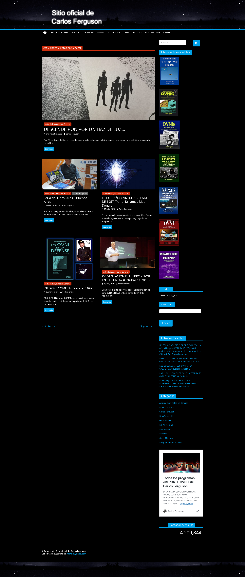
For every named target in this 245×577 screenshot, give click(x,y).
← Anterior (48, 326)
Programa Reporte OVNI (170, 442)
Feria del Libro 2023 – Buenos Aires (65, 200)
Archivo (76, 32)
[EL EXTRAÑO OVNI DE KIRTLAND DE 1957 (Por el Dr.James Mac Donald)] (127, 160)
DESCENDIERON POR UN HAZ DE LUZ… (84, 129)
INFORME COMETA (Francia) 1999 (68, 288)
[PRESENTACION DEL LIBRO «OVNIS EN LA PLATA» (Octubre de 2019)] (127, 238)
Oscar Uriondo (166, 438)
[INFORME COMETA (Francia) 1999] (69, 238)
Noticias (163, 433)
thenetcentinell (124, 283)
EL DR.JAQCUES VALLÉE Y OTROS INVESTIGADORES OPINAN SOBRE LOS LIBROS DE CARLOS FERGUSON (177, 383)
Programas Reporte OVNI (146, 32)
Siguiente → (147, 326)
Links (126, 32)
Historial (89, 32)
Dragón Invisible (166, 416)
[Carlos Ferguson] (45, 33)
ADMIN (166, 32)
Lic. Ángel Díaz (166, 425)
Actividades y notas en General (57, 124)
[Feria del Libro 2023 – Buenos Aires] (69, 160)
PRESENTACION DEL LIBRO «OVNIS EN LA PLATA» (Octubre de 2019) (127, 278)
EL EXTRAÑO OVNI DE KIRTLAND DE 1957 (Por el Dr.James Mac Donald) (125, 201)
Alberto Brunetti (166, 407)
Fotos (100, 32)
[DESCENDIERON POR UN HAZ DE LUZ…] (98, 58)
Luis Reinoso (165, 429)
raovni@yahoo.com (76, 553)
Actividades (113, 32)
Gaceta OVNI (165, 420)
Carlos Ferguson (59, 32)
